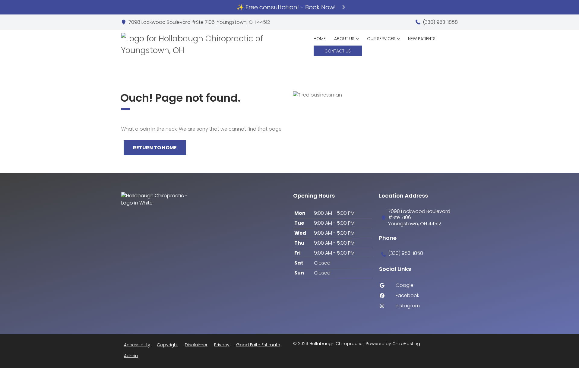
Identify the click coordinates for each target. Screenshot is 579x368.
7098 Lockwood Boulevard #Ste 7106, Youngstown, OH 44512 (199, 22)
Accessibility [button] (137, 345)
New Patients (421, 39)
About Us (344, 39)
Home (320, 39)
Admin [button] (131, 356)
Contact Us (337, 51)
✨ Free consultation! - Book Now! (286, 7)
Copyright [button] (167, 345)
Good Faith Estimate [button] (258, 345)
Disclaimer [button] (196, 345)
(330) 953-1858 (440, 22)
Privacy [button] (221, 345)
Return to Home (155, 147)
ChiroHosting (406, 344)
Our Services (381, 39)
